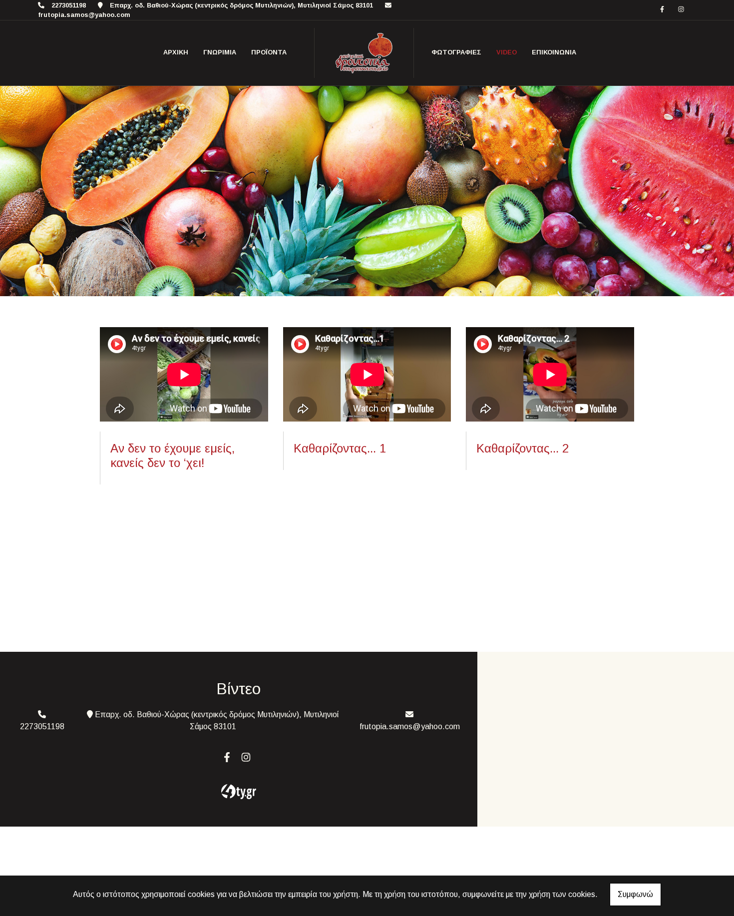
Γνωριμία (219, 52)
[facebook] (662, 9)
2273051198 (68, 5)
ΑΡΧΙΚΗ (175, 52)
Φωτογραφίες (456, 52)
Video (506, 52)
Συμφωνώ (635, 894)
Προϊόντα (269, 52)
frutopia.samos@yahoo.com (84, 14)
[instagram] (681, 9)
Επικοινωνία (554, 52)
